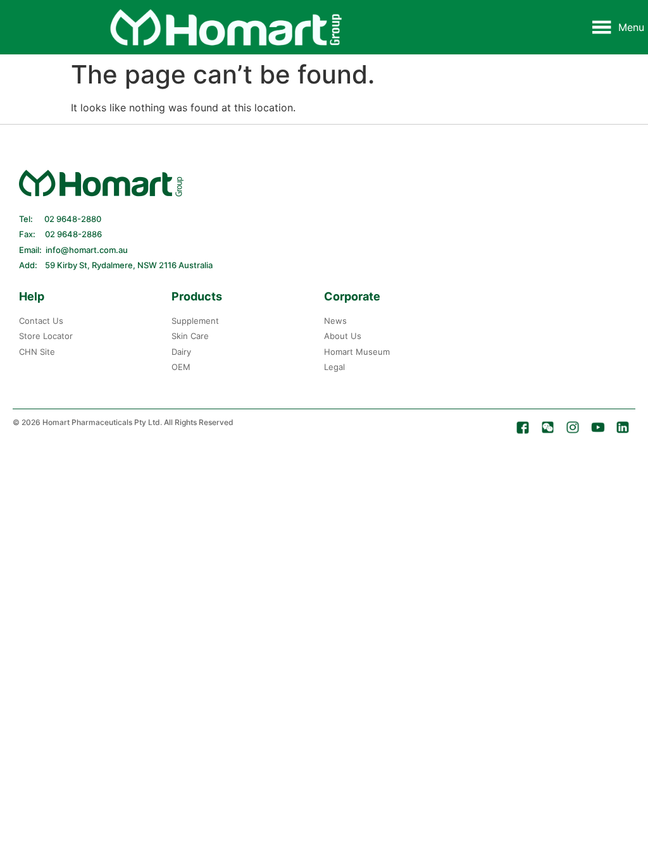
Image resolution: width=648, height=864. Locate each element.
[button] (631, 27)
